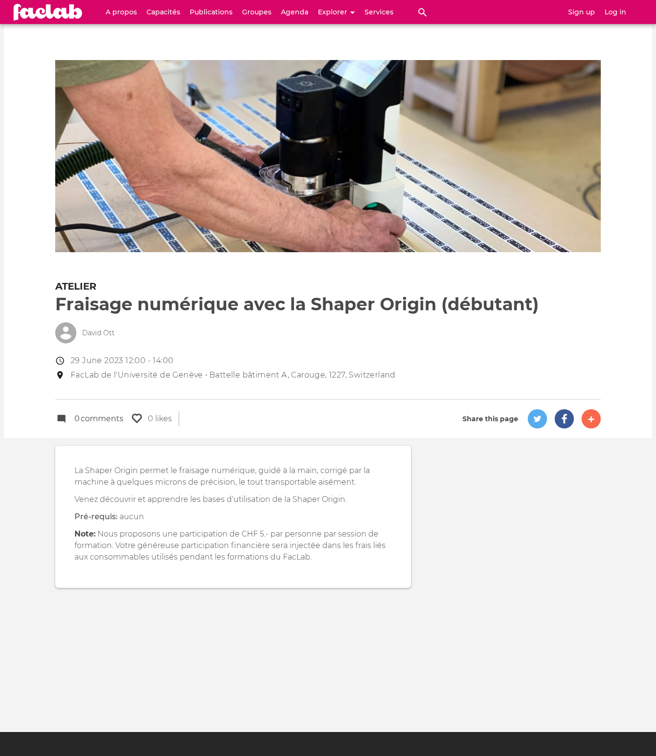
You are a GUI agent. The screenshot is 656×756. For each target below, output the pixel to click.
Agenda (294, 12)
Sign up (581, 12)
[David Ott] (65, 332)
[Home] (48, 12)
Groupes (256, 12)
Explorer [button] (333, 12)
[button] (537, 418)
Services (378, 12)
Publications (211, 12)
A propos (121, 12)
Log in (615, 12)
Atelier (76, 286)
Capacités (163, 12)
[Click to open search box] (423, 12)
